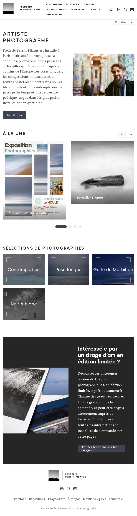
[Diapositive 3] (80, 226)
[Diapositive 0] (61, 226)
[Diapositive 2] (75, 226)
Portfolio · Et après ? (91, 197)
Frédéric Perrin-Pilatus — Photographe (73, 508)
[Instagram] (119, 10)
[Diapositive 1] (70, 226)
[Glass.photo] (125, 9)
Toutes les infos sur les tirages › (99, 448)
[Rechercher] (111, 9)
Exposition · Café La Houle (27, 213)
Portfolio (14, 115)
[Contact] (132, 10)
